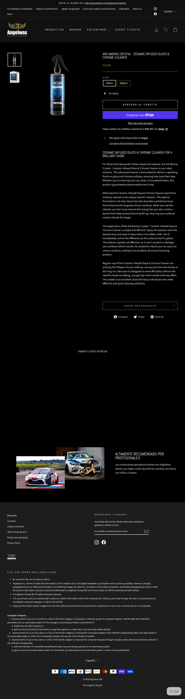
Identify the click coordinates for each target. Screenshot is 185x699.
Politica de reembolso (17, 537)
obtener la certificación (47, 8)
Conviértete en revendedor (19, 8)
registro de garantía (70, 8)
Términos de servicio (17, 531)
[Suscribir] (146, 531)
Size (106, 77)
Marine (76, 29)
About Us (137, 8)
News (9, 14)
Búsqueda (12, 515)
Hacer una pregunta (140, 305)
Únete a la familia (15, 526)
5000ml (124, 83)
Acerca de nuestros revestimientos (99, 8)
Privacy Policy (13, 542)
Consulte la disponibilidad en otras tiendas (128, 143)
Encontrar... (98, 29)
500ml (109, 83)
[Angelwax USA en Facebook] (104, 542)
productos (54, 29)
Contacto (11, 521)
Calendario (124, 8)
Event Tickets (127, 29)
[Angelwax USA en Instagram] (96, 542)
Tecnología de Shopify (92, 685)
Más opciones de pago (140, 123)
